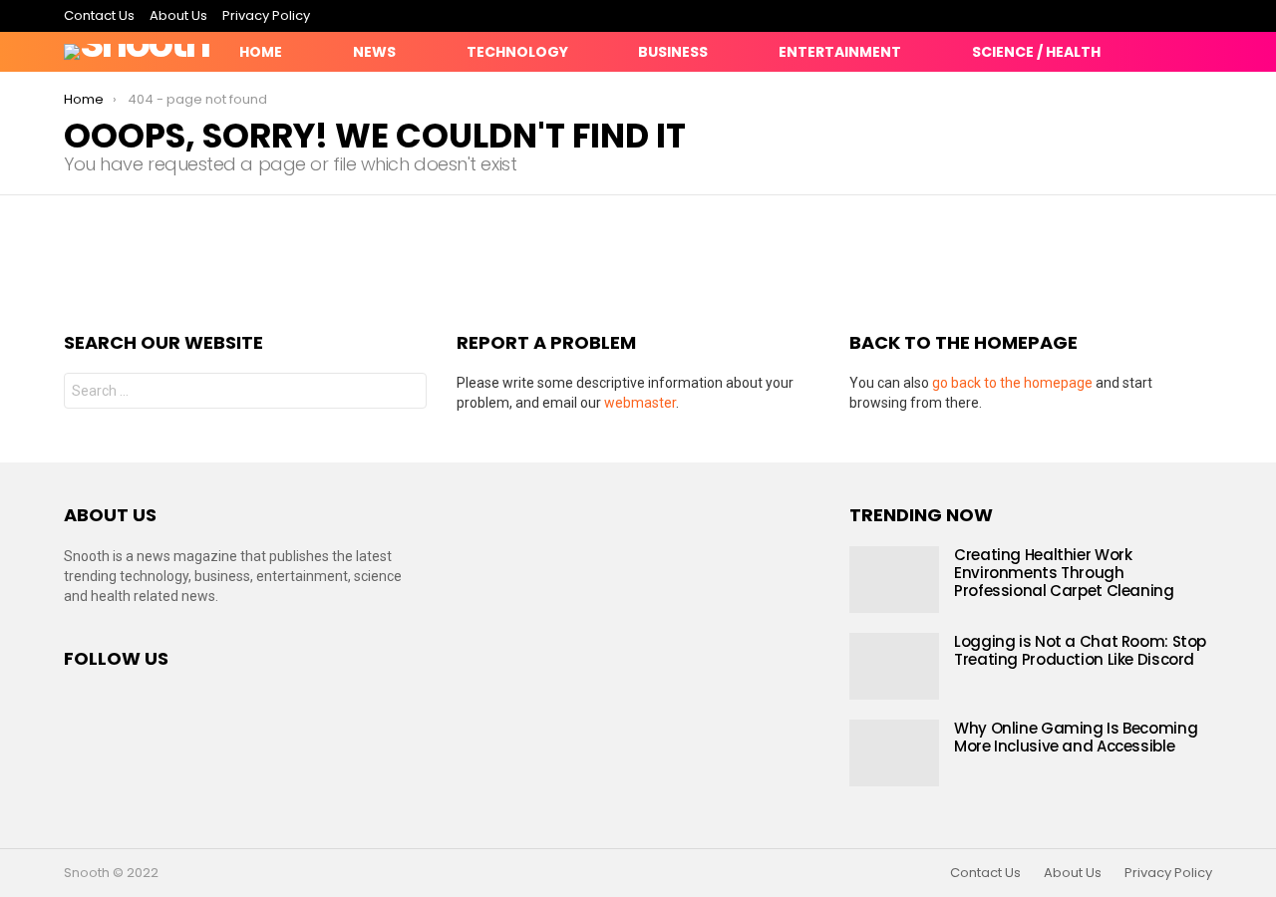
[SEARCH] (1200, 52)
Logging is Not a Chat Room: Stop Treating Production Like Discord (1080, 650)
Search (407, 393)
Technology (517, 52)
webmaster (640, 403)
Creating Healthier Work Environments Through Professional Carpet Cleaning (1064, 572)
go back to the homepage (1012, 383)
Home (260, 52)
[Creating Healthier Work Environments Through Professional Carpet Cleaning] (894, 579)
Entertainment (840, 52)
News (374, 52)
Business (673, 52)
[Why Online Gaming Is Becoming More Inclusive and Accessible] (894, 753)
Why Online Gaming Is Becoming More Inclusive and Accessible (1075, 737)
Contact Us (99, 15)
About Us (178, 15)
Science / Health (1036, 52)
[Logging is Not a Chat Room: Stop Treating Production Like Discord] (894, 666)
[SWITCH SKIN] (1132, 52)
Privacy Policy (266, 15)
